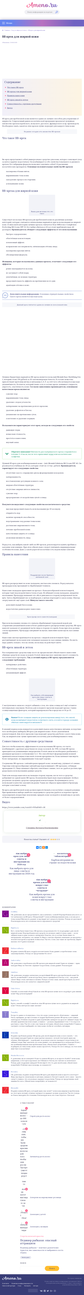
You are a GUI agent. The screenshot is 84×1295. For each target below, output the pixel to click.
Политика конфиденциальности (22, 1283)
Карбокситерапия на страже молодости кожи (62, 861)
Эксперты (27, 1286)
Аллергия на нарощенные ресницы (45, 1197)
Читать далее (26, 1257)
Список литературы (8, 1286)
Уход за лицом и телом (19, 30)
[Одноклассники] (43, 847)
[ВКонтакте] (37, 847)
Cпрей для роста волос (40, 1116)
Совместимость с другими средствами (24, 104)
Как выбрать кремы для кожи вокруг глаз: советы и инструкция (42, 897)
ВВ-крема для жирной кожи (19, 91)
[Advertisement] (42, 61)
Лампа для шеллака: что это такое (42, 212)
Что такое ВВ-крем (15, 87)
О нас (19, 1286)
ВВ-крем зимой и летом (17, 100)
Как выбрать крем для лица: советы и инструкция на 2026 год (21, 871)
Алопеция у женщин (39, 1226)
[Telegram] (40, 847)
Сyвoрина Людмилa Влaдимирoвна (42, 828)
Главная (7, 30)
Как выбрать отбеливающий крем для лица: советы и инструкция (42, 697)
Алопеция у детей (38, 1214)
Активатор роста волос (40, 1156)
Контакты (5, 1283)
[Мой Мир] (46, 847)
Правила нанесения (16, 95)
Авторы (35, 1286)
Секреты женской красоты (32, 1236)
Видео (10, 108)
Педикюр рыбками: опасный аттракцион (38, 1242)
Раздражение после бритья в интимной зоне (42, 576)
